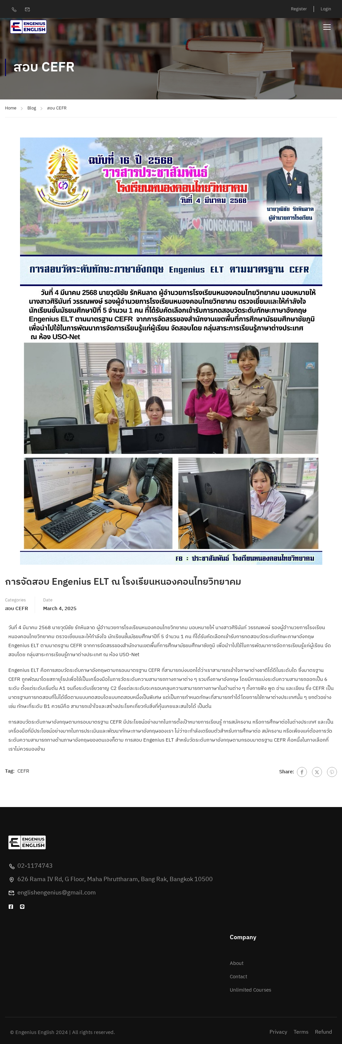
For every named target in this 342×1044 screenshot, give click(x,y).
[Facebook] (302, 772)
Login (326, 9)
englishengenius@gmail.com (56, 893)
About (236, 963)
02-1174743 (35, 866)
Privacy (278, 1032)
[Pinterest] (332, 772)
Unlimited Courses (250, 990)
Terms (301, 1032)
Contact (238, 977)
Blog (31, 108)
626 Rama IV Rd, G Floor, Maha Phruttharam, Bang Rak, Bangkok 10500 (115, 879)
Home (10, 108)
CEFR (23, 771)
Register (299, 9)
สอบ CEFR (56, 108)
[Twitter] (317, 772)
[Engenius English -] (28, 27)
